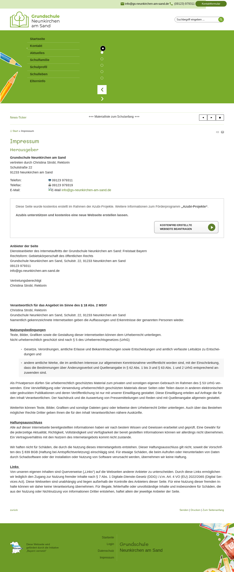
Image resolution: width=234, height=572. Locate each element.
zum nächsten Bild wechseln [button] (102, 98)
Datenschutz (106, 550)
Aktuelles (37, 53)
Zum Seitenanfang (213, 509)
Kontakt (36, 46)
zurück (14, 509)
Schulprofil (38, 67)
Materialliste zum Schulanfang (114, 116)
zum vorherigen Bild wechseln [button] (102, 89)
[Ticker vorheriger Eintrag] (203, 118)
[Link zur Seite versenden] (217, 132)
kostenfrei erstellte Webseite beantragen (176, 227)
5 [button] (102, 78)
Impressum (107, 557)
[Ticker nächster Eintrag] (211, 118)
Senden (184, 509)
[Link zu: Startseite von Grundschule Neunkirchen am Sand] (34, 20)
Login (110, 544)
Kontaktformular (211, 3)
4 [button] (102, 71)
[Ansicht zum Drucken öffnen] (222, 132)
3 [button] (102, 65)
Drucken (195, 509)
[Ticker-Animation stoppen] (220, 118)
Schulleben (39, 74)
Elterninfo (37, 81)
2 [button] (102, 59)
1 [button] (102, 52)
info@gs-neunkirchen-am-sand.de (86, 190)
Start (15, 130)
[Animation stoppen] (103, 48)
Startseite (37, 39)
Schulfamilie (39, 60)
